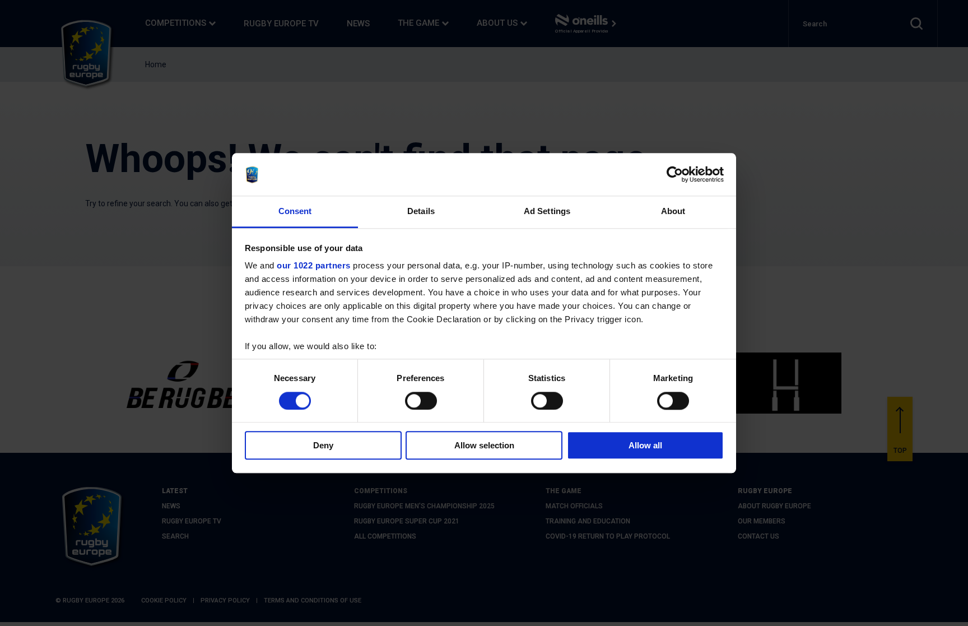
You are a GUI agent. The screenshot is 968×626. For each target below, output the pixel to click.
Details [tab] (421, 211)
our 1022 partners (314, 266)
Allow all (645, 445)
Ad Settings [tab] (547, 211)
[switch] (421, 401)
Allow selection (484, 445)
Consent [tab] (295, 211)
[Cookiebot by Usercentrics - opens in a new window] (675, 174)
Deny (323, 445)
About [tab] (673, 211)
